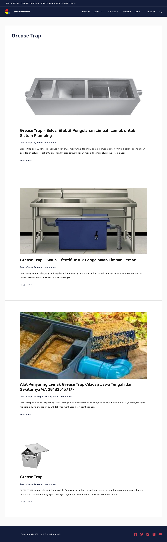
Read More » (26, 159)
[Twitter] (141, 534)
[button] (160, 11)
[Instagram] (148, 534)
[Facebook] (135, 534)
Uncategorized (40, 396)
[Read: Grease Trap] (34, 456)
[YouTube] (160, 534)
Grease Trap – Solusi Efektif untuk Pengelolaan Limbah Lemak (78, 260)
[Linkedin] (154, 534)
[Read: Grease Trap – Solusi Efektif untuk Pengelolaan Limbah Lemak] (83, 221)
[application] (88, 11)
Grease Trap (26, 142)
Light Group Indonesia (21, 11)
